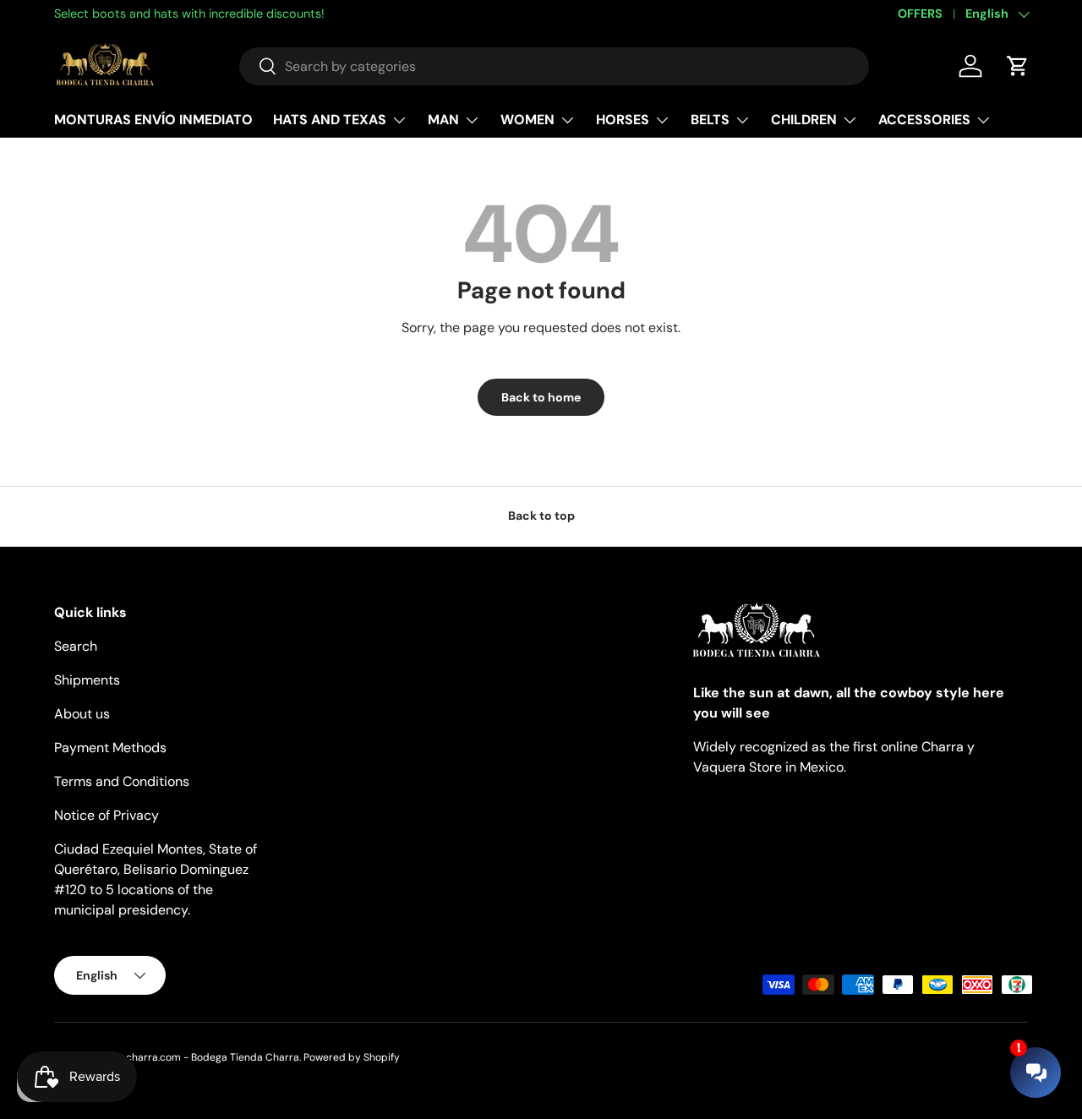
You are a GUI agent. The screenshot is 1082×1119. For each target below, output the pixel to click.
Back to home (541, 397)
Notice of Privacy (106, 815)
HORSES (622, 119)
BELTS (710, 119)
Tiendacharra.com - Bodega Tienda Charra (196, 1057)
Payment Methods (110, 747)
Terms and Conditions (121, 781)
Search (75, 646)
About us (82, 714)
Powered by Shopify (351, 1057)
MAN (443, 119)
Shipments (87, 680)
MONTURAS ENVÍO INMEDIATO (153, 119)
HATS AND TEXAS (329, 119)
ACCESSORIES (924, 119)
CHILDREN (804, 119)
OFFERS (920, 13)
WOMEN (527, 119)
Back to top (541, 515)
